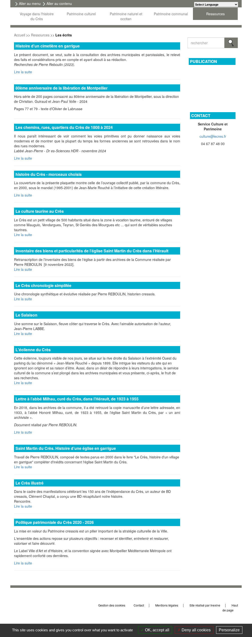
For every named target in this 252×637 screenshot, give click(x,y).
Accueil (19, 34)
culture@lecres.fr (213, 136)
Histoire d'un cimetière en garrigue (48, 46)
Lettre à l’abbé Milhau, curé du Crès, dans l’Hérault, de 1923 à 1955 (77, 399)
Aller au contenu (59, 3)
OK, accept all (156, 630)
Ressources (40, 34)
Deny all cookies (196, 630)
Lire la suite (23, 71)
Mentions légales (166, 605)
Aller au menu (30, 3)
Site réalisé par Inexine (204, 605)
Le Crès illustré (30, 483)
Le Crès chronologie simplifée (43, 285)
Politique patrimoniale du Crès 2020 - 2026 (55, 522)
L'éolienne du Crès (33, 349)
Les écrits (63, 34)
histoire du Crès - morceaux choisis (49, 174)
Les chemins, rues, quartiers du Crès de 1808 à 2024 (64, 127)
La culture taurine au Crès (40, 211)
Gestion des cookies (111, 605)
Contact (139, 605)
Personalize (229, 630)
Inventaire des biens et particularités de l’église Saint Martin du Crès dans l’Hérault (92, 251)
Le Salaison (26, 315)
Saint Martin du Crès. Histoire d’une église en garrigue (66, 448)
